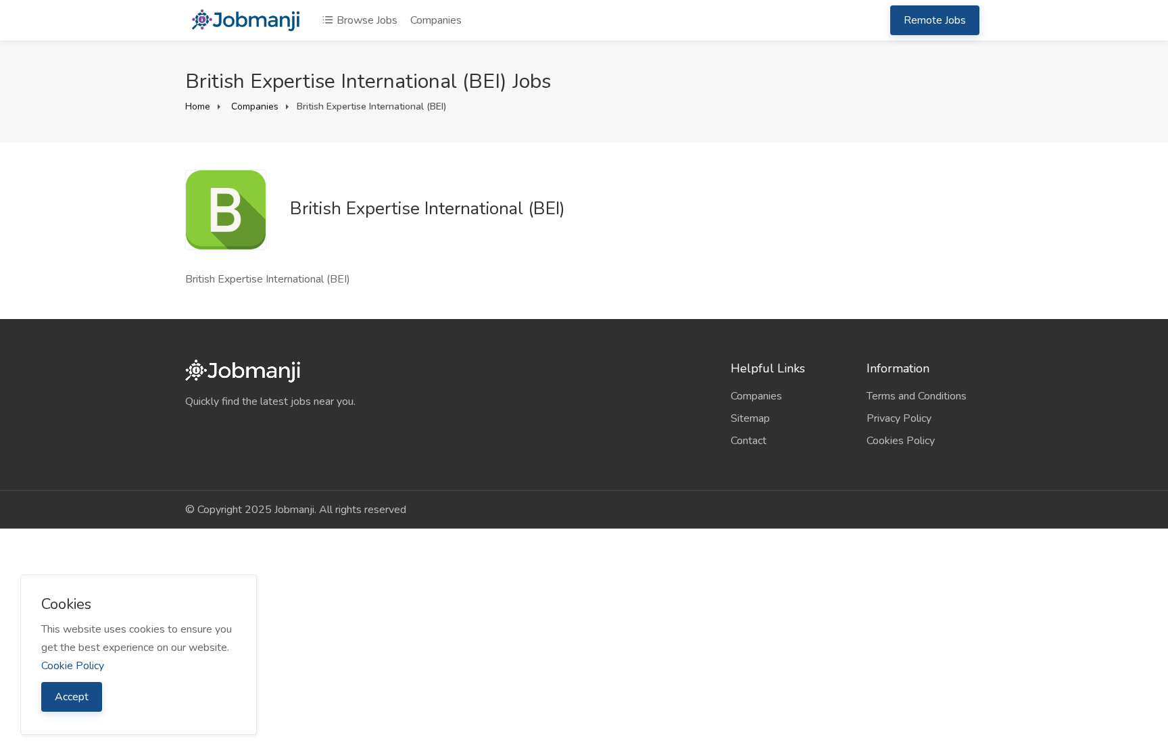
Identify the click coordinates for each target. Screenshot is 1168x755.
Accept (72, 696)
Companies (436, 20)
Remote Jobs (935, 20)
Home (197, 106)
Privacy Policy (899, 418)
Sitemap (750, 418)
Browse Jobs (365, 20)
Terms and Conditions (917, 396)
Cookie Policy (72, 665)
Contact (748, 440)
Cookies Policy (901, 440)
